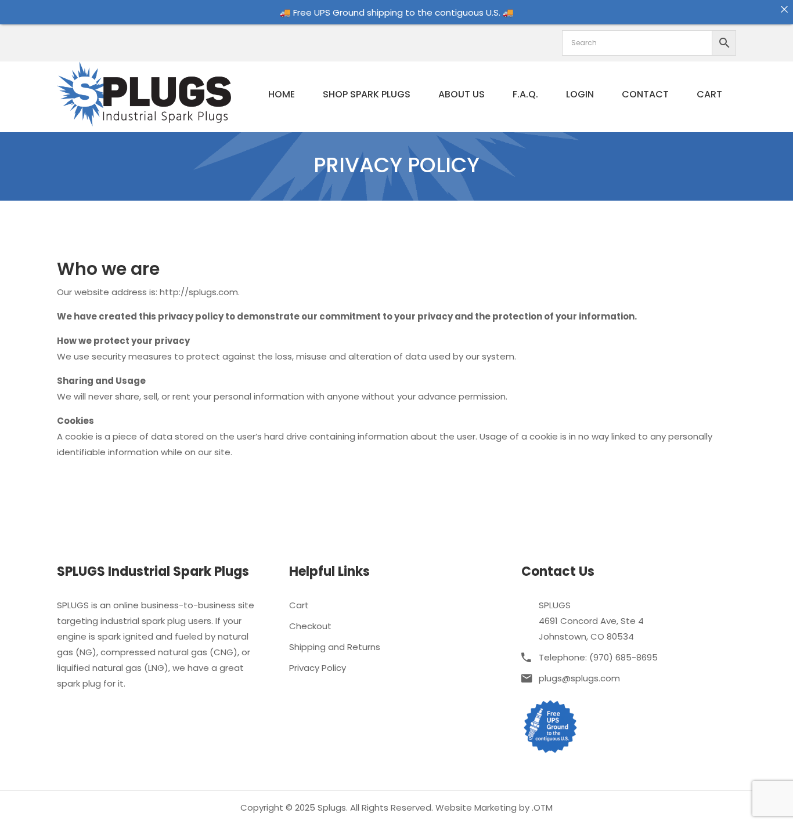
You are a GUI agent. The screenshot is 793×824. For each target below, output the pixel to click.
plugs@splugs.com (579, 678)
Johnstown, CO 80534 (586, 636)
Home (281, 94)
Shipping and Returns (334, 647)
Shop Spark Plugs (366, 94)
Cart (709, 94)
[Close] (784, 9)
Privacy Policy (317, 668)
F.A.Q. (525, 94)
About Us (461, 94)
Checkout (310, 626)
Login (580, 94)
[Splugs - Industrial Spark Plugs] (144, 93)
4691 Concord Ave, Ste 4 (591, 621)
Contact (645, 94)
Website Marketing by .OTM (494, 807)
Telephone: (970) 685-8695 (598, 657)
